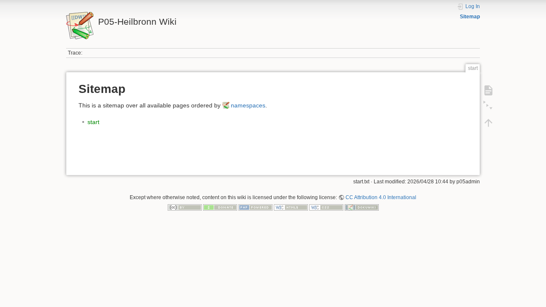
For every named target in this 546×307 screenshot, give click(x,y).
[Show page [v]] (488, 90)
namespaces (248, 105)
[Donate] (220, 207)
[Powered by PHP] (255, 207)
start (93, 122)
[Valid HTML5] (291, 207)
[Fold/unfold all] (488, 106)
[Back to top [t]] (488, 123)
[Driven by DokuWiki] (362, 207)
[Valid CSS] (326, 207)
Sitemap (470, 17)
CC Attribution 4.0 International (381, 197)
